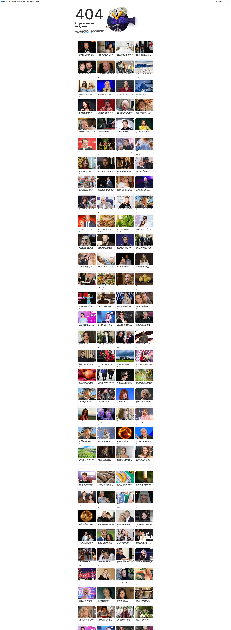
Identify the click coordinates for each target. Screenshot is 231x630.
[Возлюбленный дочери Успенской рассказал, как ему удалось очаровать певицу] (87, 89)
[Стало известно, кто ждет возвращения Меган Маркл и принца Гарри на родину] (144, 513)
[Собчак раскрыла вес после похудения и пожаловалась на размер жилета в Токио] (125, 166)
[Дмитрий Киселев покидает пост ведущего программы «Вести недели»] (106, 70)
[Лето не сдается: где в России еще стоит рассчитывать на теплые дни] (125, 359)
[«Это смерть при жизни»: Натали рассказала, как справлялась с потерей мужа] (144, 615)
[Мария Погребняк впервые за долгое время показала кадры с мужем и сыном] (87, 243)
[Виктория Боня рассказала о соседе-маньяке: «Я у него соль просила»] (125, 378)
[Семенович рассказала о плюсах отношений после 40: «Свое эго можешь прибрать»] (125, 205)
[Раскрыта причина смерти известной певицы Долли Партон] (87, 301)
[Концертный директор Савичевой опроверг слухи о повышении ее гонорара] (125, 397)
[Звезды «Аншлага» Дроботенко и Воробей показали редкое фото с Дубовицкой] (106, 185)
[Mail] (2, 1)
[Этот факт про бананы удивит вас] (125, 532)
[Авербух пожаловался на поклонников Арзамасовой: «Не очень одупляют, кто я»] (87, 70)
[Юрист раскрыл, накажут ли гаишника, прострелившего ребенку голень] (106, 301)
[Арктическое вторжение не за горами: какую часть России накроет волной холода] (144, 70)
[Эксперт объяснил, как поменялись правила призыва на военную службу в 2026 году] (106, 127)
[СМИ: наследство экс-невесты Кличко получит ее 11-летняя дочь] (87, 224)
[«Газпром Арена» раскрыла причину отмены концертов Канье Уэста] (144, 552)
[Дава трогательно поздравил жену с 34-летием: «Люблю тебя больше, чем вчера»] (144, 224)
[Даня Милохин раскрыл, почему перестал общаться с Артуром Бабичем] (106, 340)
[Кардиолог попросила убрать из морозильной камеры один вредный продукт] (106, 50)
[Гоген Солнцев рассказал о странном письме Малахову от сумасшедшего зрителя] (106, 147)
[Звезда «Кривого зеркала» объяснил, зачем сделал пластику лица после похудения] (125, 282)
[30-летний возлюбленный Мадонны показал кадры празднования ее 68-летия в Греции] (125, 262)
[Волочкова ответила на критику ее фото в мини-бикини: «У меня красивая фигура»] (125, 89)
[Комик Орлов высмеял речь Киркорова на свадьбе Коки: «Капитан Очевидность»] (144, 320)
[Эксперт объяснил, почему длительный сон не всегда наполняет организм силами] (87, 552)
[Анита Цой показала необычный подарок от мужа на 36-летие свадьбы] (106, 494)
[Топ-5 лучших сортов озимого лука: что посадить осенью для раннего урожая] (87, 378)
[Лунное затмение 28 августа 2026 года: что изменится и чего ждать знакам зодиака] (87, 475)
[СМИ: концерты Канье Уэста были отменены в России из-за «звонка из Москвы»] (106, 166)
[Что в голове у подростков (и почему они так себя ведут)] (87, 185)
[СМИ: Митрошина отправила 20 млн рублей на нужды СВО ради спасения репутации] (144, 262)
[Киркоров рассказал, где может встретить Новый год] (125, 571)
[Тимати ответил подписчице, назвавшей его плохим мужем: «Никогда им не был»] (125, 475)
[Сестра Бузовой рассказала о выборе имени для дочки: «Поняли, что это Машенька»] (144, 301)
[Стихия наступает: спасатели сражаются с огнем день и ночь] (87, 571)
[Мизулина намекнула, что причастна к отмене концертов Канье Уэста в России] (106, 89)
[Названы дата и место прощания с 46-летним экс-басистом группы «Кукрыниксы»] (144, 89)
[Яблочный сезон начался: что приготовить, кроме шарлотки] (106, 224)
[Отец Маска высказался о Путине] (87, 127)
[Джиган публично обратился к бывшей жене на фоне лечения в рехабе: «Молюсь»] (106, 243)
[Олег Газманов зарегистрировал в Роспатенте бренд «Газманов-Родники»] (144, 436)
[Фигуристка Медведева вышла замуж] (87, 615)
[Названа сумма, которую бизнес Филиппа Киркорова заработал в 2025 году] (144, 397)
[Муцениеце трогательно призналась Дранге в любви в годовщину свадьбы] (87, 359)
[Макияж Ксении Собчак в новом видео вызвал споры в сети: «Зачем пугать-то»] (87, 147)
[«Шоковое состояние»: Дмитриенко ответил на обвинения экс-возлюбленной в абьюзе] (125, 127)
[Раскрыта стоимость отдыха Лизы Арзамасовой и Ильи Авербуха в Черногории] (87, 262)
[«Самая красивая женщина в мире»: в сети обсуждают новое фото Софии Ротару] (87, 513)
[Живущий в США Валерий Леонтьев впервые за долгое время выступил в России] (106, 455)
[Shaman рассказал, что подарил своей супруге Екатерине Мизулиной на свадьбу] (106, 417)
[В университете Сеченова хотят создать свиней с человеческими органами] (106, 596)
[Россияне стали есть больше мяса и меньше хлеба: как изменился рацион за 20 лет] (125, 513)
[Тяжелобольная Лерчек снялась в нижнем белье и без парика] (87, 417)
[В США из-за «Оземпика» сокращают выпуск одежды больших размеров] (125, 615)
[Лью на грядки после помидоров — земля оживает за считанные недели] (144, 378)
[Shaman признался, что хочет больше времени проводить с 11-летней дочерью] (106, 205)
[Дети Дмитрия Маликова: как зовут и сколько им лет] (125, 417)
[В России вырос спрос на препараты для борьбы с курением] (144, 147)
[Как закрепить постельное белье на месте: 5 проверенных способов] (125, 50)
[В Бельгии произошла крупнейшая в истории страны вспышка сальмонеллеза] (144, 475)
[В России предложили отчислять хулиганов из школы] (106, 378)
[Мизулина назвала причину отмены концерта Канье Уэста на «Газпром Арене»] (144, 532)
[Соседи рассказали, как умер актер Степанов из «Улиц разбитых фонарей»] (87, 436)
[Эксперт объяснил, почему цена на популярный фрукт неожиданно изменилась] (125, 596)
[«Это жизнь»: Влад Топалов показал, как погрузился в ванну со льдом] (106, 320)
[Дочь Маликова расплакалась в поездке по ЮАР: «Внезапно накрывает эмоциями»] (106, 532)
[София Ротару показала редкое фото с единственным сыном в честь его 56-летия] (144, 359)
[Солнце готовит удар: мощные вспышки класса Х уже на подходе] (125, 436)
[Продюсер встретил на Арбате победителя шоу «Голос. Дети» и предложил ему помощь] (106, 108)
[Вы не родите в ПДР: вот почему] (106, 262)
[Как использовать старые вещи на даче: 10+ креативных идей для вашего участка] (125, 552)
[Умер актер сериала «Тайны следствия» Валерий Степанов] (87, 397)
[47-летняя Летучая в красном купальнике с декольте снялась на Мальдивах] (125, 455)
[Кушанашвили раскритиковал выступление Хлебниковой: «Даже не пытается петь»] (87, 108)
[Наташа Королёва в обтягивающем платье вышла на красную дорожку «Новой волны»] (87, 340)
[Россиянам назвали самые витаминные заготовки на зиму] (144, 282)
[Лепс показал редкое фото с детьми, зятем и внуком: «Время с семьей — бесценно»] (125, 320)
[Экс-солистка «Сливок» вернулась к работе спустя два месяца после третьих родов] (106, 475)
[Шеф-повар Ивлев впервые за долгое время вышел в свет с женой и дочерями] (106, 513)
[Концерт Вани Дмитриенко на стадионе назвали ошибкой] (125, 70)
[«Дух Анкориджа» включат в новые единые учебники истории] (125, 340)
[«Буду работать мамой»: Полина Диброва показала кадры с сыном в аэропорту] (87, 166)
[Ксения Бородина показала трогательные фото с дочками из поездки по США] (144, 494)
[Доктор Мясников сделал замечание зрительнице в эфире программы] (125, 147)
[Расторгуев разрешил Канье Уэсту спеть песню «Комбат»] (87, 494)
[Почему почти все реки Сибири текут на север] (87, 455)
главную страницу (88, 32)
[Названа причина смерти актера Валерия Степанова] (144, 205)
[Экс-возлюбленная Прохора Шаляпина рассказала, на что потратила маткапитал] (144, 127)
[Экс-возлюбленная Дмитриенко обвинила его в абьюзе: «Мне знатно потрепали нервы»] (87, 596)
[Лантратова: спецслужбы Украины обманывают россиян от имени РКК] (144, 50)
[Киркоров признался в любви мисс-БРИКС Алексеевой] (125, 494)
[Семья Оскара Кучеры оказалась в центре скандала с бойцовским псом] (87, 50)
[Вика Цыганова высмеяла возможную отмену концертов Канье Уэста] (106, 436)
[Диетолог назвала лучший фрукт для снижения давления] (125, 224)
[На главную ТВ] (4, 1)
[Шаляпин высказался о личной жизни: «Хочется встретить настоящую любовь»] (144, 108)
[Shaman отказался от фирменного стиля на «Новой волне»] (144, 185)
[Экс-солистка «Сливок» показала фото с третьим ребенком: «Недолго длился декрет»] (106, 397)
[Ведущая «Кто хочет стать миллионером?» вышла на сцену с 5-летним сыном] (125, 301)
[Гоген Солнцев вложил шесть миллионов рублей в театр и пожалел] (87, 282)
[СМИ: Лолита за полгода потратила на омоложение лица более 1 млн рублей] (87, 320)
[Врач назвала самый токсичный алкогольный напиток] (144, 596)
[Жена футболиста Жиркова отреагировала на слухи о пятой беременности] (125, 185)
